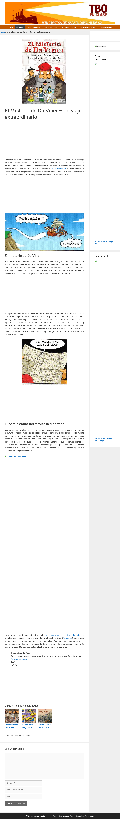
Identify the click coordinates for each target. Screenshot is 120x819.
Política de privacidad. (61, 816)
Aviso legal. (89, 816)
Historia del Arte (25, 736)
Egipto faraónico (58, 169)
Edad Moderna (12, 736)
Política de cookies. (77, 816)
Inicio (11, 27)
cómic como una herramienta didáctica (62, 635)
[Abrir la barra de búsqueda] (117, 27)
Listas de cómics (33, 27)
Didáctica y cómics (51, 27)
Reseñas (19, 27)
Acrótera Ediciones (19, 659)
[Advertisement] (44, 140)
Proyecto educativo (87, 27)
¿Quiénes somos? (69, 27)
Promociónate (106, 27)
